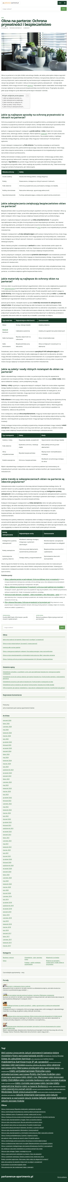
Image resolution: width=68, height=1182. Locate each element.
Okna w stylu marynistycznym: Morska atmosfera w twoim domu (21, 1122)
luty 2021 (6, 853)
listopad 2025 (7, 745)
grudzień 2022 (7, 798)
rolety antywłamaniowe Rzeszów (27, 1071)
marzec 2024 (7, 764)
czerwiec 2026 (7, 727)
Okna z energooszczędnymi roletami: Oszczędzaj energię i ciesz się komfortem (27, 651)
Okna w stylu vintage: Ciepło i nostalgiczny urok (16, 1151)
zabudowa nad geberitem (8, 1095)
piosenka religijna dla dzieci (35, 1065)
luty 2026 (6, 739)
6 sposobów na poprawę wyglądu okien (13, 1164)
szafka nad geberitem (59, 1089)
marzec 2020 (7, 887)
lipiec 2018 (6, 915)
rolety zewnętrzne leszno (57, 1086)
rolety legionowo (56, 1077)
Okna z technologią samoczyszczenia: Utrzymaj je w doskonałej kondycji (24, 1141)
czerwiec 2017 (7, 939)
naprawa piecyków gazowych (55, 1062)
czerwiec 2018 (7, 918)
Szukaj (63, 8)
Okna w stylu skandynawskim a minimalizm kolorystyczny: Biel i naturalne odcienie (29, 655)
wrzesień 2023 (7, 773)
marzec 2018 (7, 927)
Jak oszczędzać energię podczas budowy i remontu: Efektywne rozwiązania (30, 995)
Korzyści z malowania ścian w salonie (18, 986)
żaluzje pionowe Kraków (12, 1100)
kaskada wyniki (35, 1055)
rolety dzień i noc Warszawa (34, 1077)
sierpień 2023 (7, 776)
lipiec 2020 (6, 875)
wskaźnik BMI (31, 1092)
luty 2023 (6, 794)
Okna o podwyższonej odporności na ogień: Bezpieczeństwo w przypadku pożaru (27, 1143)
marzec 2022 (7, 813)
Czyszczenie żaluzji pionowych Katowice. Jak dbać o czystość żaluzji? (22, 1127)
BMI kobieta (6, 1052)
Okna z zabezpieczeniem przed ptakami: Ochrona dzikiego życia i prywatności (32, 579)
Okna (2, 17)
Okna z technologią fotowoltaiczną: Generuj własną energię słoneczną (23, 1112)
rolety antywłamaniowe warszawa (26, 1073)
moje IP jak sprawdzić (37, 1061)
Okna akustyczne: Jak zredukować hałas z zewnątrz (17, 1167)
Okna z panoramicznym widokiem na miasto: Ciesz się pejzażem (21, 1154)
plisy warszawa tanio (50, 1067)
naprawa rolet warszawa (13, 1064)
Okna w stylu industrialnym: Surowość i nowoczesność (20, 643)
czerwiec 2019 (7, 896)
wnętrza (30, 85)
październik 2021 (8, 828)
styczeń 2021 (7, 856)
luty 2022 (6, 816)
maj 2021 (6, 844)
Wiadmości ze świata (52, 957)
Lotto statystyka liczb (37, 1059)
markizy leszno (48, 1059)
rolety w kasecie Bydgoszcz (35, 1086)
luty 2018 (6, 930)
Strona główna (62, 1177)
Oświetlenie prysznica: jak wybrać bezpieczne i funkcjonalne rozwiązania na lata (28, 682)
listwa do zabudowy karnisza (16, 1058)
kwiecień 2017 (7, 943)
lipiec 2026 (6, 723)
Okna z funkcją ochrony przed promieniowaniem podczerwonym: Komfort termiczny (28, 1117)
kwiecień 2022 (7, 810)
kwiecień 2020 (7, 884)
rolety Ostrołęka (10, 1080)
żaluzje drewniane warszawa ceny (33, 1094)
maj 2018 (6, 921)
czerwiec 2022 (7, 804)
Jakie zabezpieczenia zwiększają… (14, 100)
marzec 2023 (7, 791)
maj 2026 (6, 730)
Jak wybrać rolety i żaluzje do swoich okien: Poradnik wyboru (20, 1138)
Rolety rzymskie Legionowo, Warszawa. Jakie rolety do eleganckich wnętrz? (24, 1159)
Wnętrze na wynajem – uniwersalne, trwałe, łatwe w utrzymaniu (55, 962)
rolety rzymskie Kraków (55, 1080)
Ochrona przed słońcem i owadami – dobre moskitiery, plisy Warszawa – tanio (32, 595)
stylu (38, 227)
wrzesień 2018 (7, 909)
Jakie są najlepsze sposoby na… (13, 98)
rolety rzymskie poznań (8, 1083)
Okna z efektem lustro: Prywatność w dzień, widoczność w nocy (21, 1114)
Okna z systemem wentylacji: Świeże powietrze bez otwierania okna (22, 1157)
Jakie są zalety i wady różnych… (13, 104)
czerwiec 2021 (7, 841)
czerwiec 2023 (7, 782)
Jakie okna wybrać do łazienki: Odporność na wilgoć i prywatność (23, 640)
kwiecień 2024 (7, 760)
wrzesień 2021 (7, 831)
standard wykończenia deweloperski (42, 1089)
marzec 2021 (7, 850)
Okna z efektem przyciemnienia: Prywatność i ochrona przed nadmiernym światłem (34, 587)
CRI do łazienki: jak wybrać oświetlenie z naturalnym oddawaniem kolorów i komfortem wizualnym (34, 688)
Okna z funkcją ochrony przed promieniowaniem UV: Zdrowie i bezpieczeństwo (28, 659)
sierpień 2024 (7, 751)
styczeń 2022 (7, 819)
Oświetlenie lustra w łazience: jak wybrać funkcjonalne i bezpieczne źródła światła (28, 685)
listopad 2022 (7, 801)
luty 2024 (6, 767)
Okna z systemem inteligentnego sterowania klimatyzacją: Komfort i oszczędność (26, 1146)
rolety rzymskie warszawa (27, 1083)
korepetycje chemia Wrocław (53, 1056)
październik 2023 (8, 770)
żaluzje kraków (32, 1097)
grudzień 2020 (7, 859)
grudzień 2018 (7, 902)
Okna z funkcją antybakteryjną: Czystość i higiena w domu (19, 1135)
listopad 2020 (7, 862)
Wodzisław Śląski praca (13, 1091)
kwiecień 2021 (7, 847)
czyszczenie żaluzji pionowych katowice (33, 1052)
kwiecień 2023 (7, 788)
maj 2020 (6, 881)
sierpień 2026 (7, 720)
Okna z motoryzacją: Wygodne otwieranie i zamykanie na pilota (21, 1109)
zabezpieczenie (10, 288)
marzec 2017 (7, 946)
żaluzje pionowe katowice (53, 1097)
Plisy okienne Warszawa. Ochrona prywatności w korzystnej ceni (27, 602)
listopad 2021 (7, 825)
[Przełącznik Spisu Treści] (26, 95)
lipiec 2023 (6, 779)
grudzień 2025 (7, 742)
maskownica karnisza (13, 1061)
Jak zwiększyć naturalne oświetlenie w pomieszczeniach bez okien (22, 1149)
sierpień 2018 (7, 912)
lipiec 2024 (6, 754)
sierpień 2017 (7, 933)
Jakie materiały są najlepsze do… (13, 102)
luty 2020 (6, 890)
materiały (44, 134)
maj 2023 (6, 785)
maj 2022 (6, 807)
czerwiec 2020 (7, 878)
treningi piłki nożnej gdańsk (11, 647)
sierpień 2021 (7, 835)
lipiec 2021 (6, 838)
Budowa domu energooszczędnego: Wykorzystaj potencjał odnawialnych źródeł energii (34, 1016)
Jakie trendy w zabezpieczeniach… (14, 107)
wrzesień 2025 (7, 748)
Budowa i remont (8, 957)
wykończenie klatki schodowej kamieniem (49, 1092)
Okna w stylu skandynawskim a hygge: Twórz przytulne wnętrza (21, 1120)
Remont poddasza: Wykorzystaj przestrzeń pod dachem (49, 617)
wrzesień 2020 (7, 868)
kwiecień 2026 (7, 733)
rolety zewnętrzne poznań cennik (16, 1089)
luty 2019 (6, 899)
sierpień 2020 (7, 872)
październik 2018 (8, 906)
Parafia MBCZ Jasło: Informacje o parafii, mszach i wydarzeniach (15, 617)
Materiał (5, 330)
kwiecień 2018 (7, 924)
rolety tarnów (46, 1083)
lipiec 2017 (6, 936)
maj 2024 (6, 757)
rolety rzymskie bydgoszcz (31, 1080)
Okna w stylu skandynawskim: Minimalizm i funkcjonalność (19, 1130)
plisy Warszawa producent (25, 1067)
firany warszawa (20, 1055)
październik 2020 (8, 865)
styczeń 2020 (7, 893)
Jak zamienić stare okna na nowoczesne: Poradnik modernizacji (21, 1125)
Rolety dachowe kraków (42, 1074)
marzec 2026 (7, 736)
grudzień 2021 (7, 822)
